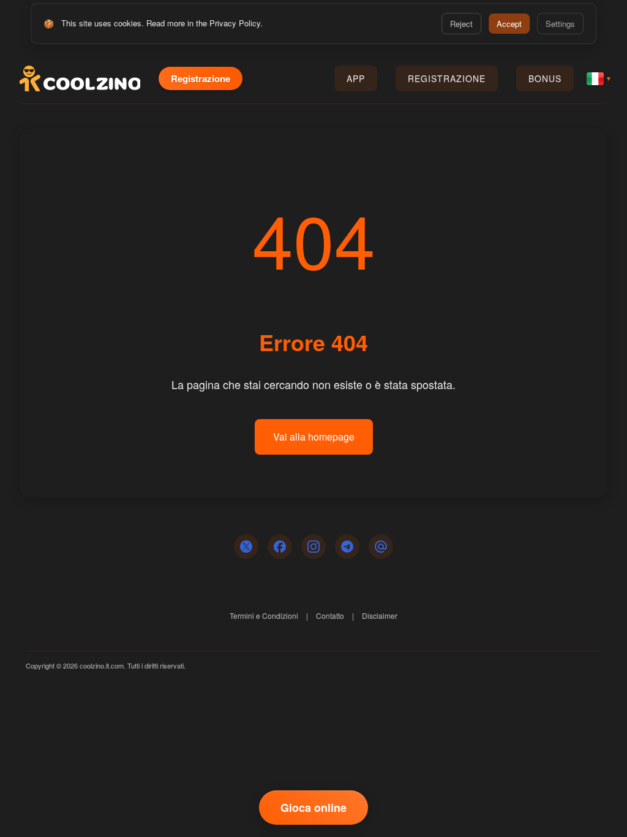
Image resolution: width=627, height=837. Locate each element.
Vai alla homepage (314, 437)
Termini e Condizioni (264, 615)
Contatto (330, 615)
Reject (461, 23)
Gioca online (313, 808)
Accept (509, 23)
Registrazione (200, 78)
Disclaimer (379, 615)
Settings (560, 23)
